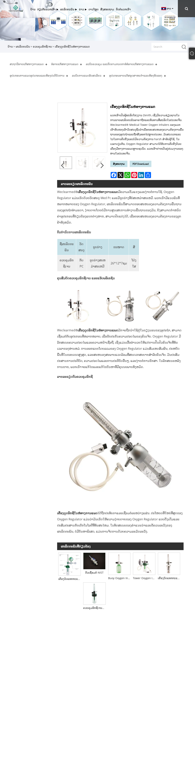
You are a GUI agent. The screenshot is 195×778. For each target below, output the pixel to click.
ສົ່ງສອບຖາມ (119, 163)
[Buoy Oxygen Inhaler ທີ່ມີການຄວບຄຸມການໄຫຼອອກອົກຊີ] (119, 563)
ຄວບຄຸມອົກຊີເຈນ (42, 46)
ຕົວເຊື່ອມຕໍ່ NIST (94, 572)
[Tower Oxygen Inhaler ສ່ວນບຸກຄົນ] (144, 563)
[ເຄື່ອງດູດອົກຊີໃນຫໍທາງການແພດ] (82, 162)
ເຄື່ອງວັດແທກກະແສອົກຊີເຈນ (169, 578)
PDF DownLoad (141, 163)
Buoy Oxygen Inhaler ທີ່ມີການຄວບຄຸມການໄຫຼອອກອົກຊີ (120, 578)
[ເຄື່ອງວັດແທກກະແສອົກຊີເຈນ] (169, 563)
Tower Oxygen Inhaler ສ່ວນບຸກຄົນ (145, 578)
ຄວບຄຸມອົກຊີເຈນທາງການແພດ (95, 608)
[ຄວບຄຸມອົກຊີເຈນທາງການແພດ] (94, 593)
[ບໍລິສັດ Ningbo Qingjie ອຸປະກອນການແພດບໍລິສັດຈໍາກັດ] (16, 8)
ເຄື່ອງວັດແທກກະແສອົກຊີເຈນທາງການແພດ (70, 579)
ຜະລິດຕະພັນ (23, 46)
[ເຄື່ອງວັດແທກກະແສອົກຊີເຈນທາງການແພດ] (69, 563)
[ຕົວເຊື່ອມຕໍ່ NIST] (94, 560)
